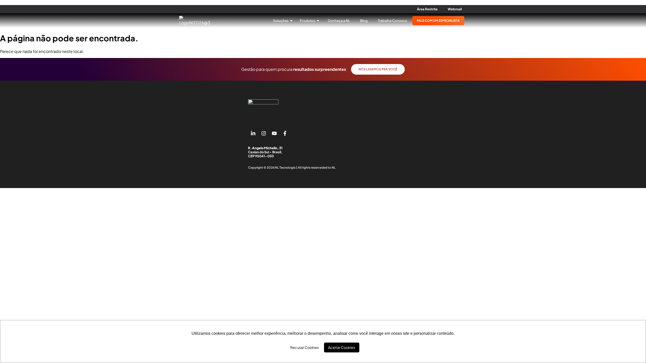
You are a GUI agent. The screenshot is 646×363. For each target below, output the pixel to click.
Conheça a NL (339, 20)
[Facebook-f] (285, 133)
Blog (364, 20)
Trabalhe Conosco (392, 20)
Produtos (308, 20)
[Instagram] (264, 133)
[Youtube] (274, 133)
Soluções (281, 20)
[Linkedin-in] (253, 133)
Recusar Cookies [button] (304, 347)
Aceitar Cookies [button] (341, 347)
